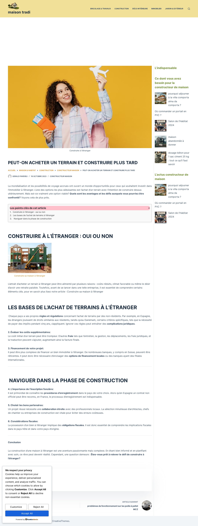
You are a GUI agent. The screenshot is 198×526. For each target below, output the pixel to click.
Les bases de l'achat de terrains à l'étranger (34, 215)
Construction (122, 9)
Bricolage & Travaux (100, 9)
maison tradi (19, 12)
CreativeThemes (60, 521)
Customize (16, 506)
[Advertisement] (99, 39)
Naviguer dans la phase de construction (32, 218)
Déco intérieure (140, 9)
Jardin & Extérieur (174, 9)
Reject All (38, 506)
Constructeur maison (61, 176)
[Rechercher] (189, 9)
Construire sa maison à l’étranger (29, 275)
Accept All (27, 513)
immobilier (156, 9)
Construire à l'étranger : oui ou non (29, 212)
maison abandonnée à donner (176, 140)
